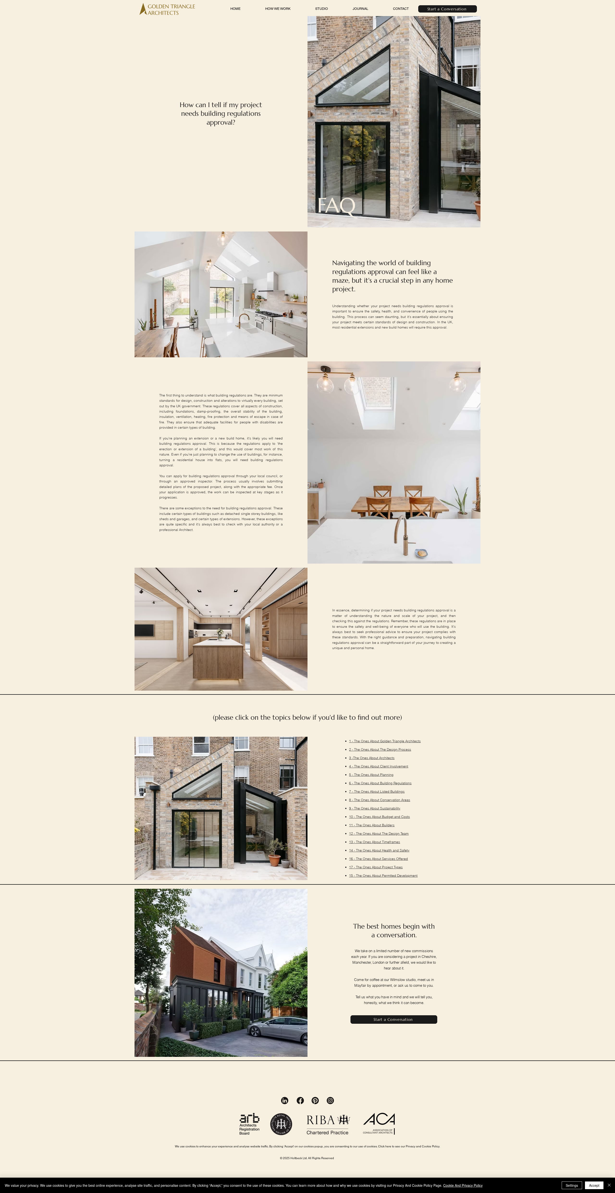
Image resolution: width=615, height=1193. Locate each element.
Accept (594, 1185)
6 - (351, 783)
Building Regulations (396, 783)
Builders (388, 825)
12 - (352, 833)
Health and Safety (395, 850)
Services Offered (395, 859)
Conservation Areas (395, 800)
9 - (351, 808)
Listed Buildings (392, 791)
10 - (352, 817)
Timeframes (391, 842)
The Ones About (367, 749)
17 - (352, 867)
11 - (352, 825)
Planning (387, 775)
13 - (352, 842)
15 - (352, 875)
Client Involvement (394, 766)
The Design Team (395, 833)
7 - (351, 791)
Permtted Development (400, 875)
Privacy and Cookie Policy (422, 1146)
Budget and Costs (396, 817)
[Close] (609, 1185)
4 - (351, 766)
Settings (572, 1185)
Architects (386, 758)
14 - (352, 850)
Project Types (392, 867)
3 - (351, 758)
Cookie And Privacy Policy (463, 1185)
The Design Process (395, 749)
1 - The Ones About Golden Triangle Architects (385, 741)
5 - (351, 775)
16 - (352, 859)
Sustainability (390, 808)
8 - (351, 800)
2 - (351, 749)
